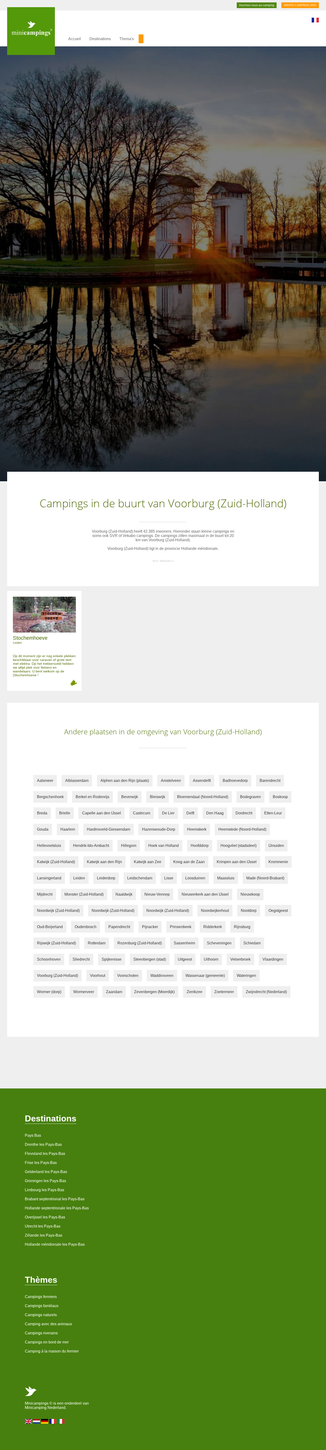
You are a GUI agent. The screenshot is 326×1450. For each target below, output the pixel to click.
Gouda (42, 829)
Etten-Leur (273, 813)
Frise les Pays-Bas (41, 1163)
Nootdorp (249, 911)
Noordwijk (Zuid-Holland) (58, 911)
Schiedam (252, 943)
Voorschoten (127, 976)
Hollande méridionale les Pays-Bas (55, 1244)
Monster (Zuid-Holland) (84, 894)
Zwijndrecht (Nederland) (266, 992)
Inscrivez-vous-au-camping (256, 5)
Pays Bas (33, 1135)
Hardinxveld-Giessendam (108, 829)
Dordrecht (244, 813)
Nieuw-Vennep (157, 894)
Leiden (79, 878)
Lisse (168, 878)
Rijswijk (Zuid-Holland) (56, 943)
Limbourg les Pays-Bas (44, 1190)
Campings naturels (41, 1315)
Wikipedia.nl (166, 560)
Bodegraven (250, 797)
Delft (190, 813)
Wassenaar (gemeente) (205, 976)
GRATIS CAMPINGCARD (300, 5)
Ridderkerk (212, 927)
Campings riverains (41, 1333)
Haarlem (67, 829)
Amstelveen (171, 781)
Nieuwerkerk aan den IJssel (205, 894)
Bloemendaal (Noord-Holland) (202, 797)
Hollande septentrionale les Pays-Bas (57, 1208)
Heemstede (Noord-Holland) (242, 829)
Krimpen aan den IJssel (237, 862)
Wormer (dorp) (49, 992)
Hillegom (128, 846)
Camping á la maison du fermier (52, 1351)
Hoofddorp (200, 846)
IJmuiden (276, 846)
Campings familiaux (41, 1306)
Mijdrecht (45, 894)
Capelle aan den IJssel (101, 813)
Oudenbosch (85, 927)
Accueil (74, 39)
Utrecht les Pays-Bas (42, 1226)
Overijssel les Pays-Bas (45, 1217)
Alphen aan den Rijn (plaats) (124, 781)
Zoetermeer (224, 992)
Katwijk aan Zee (147, 862)
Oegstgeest (278, 911)
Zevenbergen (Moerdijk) (154, 992)
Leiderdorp (106, 878)
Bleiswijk (157, 797)
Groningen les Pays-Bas (45, 1181)
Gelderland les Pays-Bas (46, 1172)
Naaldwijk (124, 894)
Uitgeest (185, 959)
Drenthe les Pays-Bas (43, 1144)
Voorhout (97, 976)
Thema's (126, 39)
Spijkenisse (111, 959)
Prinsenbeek (180, 927)
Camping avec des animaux (48, 1324)
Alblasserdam (77, 781)
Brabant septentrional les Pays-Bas (54, 1199)
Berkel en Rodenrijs (92, 797)
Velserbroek (240, 959)
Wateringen (246, 976)
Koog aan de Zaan (189, 862)
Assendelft (202, 781)
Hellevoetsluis (49, 846)
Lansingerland (49, 878)
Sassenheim (184, 943)
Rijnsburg (242, 927)
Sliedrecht (81, 959)
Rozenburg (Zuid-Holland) (139, 943)
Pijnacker (150, 927)
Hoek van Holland (163, 846)
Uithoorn (211, 959)
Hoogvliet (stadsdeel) (239, 846)
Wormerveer (83, 992)
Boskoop (280, 797)
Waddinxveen (162, 976)
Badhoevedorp (235, 781)
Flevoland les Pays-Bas (45, 1154)
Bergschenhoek (50, 797)
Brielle (64, 813)
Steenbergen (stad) (149, 959)
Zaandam (114, 992)
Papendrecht (119, 927)
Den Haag (215, 813)
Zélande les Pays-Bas (43, 1235)
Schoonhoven (49, 959)
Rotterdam (96, 943)
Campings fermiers (41, 1297)
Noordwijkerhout (215, 911)
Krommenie (278, 862)
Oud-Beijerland (50, 927)
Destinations (100, 39)
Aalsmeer (45, 781)
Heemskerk (196, 829)
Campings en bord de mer (47, 1342)
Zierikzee (194, 992)
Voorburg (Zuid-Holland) (57, 976)
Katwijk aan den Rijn (104, 862)
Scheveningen (219, 943)
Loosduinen (195, 878)
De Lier (168, 813)
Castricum (141, 813)
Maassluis (225, 878)
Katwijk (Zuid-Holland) (56, 862)
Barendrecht (270, 781)
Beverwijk (129, 797)
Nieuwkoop (250, 894)
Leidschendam (139, 878)
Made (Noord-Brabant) (265, 878)
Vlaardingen (273, 959)
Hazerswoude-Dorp (158, 829)
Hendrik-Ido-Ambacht (91, 846)
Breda (42, 813)
